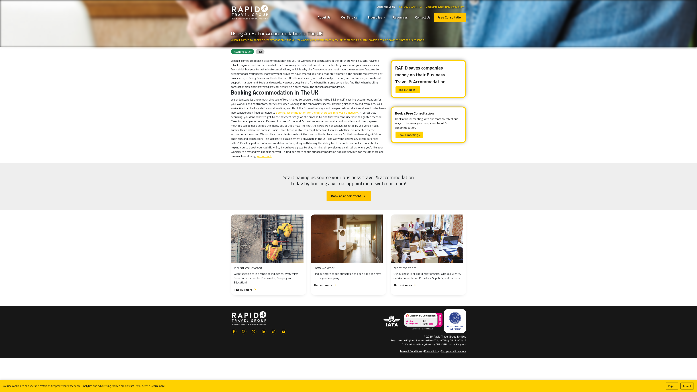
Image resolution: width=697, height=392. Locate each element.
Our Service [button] (349, 17)
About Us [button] (324, 17)
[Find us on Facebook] (234, 331)
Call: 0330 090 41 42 (410, 7)
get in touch (264, 156)
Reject (672, 386)
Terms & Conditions (411, 351)
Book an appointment (348, 195)
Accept (687, 386)
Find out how (408, 89)
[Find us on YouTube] (283, 331)
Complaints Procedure (453, 351)
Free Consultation (450, 17)
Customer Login (386, 7)
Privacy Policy (431, 351)
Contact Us (422, 17)
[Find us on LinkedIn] (263, 331)
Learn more (158, 386)
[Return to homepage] (250, 12)
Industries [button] (375, 17)
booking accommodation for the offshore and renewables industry (317, 112)
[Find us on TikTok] (273, 331)
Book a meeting (409, 135)
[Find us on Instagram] (243, 331)
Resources (400, 17)
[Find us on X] (253, 331)
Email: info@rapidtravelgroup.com (445, 7)
